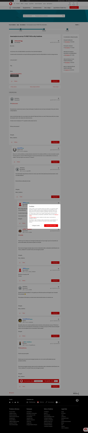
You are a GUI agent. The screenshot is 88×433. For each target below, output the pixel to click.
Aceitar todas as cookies (51, 225)
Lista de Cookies (33, 217)
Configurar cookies (36, 225)
